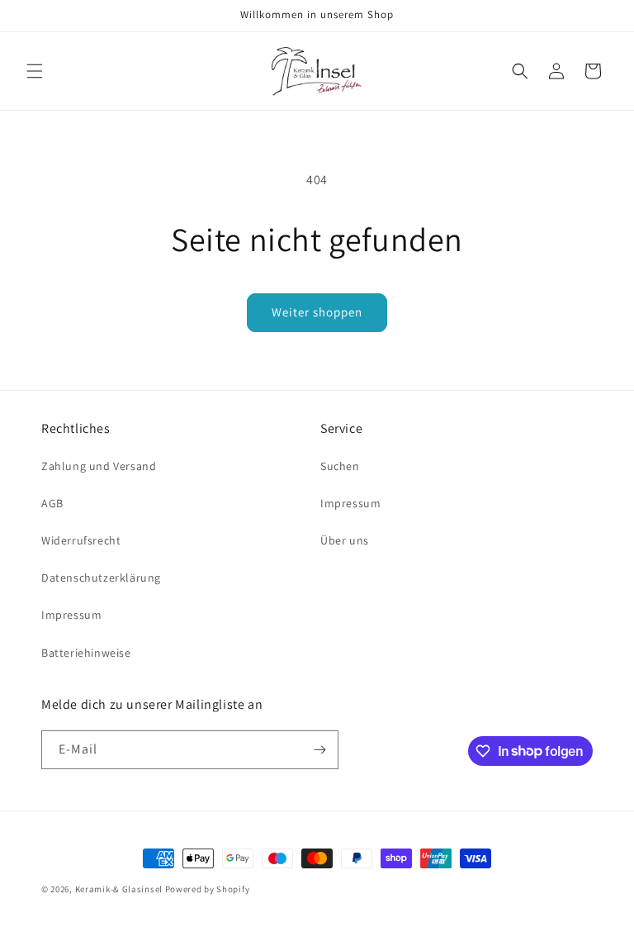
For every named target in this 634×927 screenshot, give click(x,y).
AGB (52, 503)
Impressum (71, 614)
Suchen (340, 466)
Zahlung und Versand (98, 466)
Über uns (344, 540)
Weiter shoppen (317, 312)
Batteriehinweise (86, 652)
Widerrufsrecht (81, 540)
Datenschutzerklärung (101, 577)
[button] (35, 71)
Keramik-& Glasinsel (119, 889)
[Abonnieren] (319, 749)
